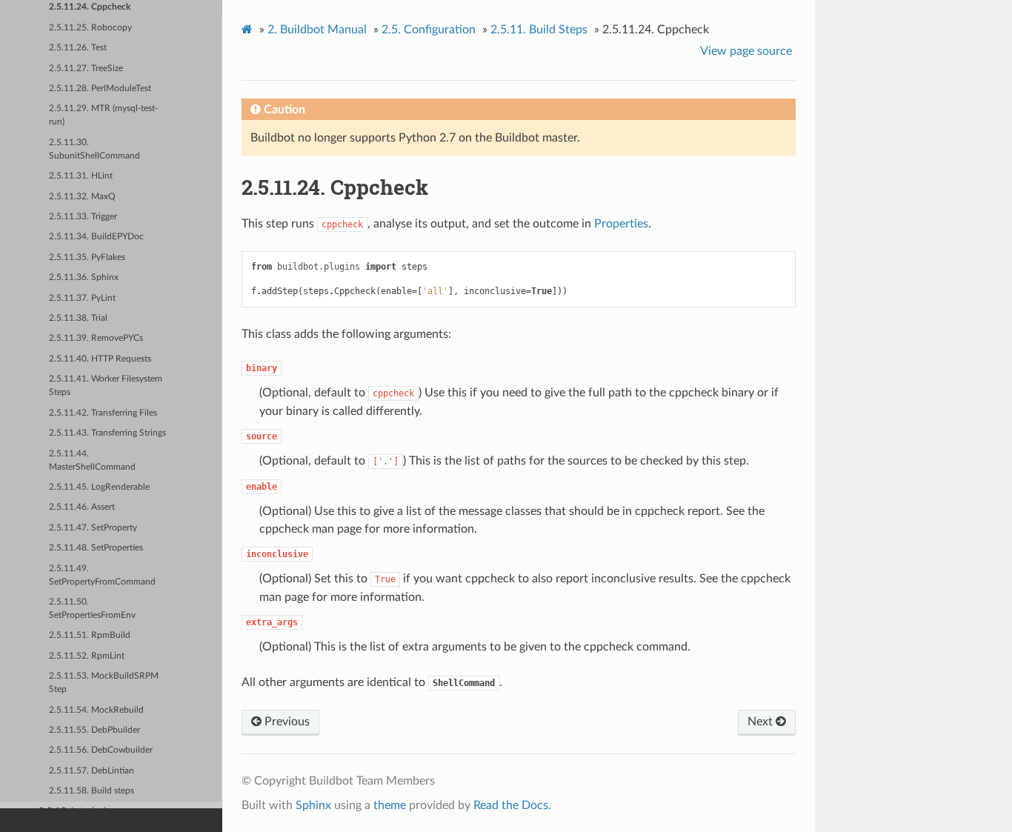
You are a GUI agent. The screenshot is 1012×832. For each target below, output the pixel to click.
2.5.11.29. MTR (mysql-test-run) (103, 115)
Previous (286, 722)
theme (389, 805)
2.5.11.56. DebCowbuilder (101, 750)
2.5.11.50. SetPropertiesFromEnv (92, 608)
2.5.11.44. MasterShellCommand (92, 460)
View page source (746, 51)
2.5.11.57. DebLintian (91, 771)
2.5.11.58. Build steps (91, 791)
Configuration (429, 30)
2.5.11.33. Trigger (83, 217)
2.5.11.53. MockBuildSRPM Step (104, 682)
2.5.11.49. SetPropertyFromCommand (102, 575)
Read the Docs (510, 805)
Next (762, 722)
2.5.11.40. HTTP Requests (100, 359)
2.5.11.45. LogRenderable (99, 487)
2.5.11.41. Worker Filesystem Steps (105, 385)
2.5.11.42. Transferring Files (103, 413)
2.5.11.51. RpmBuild (89, 635)
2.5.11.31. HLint (81, 176)
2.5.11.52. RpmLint (86, 656)
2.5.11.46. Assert (82, 507)
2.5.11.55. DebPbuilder (94, 730)
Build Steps (538, 30)
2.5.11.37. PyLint (82, 298)
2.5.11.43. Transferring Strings (107, 433)
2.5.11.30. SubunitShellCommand (94, 149)
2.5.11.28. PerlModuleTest (100, 88)
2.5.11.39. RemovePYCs (96, 338)
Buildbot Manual (317, 30)
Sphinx (313, 805)
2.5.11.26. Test (78, 48)
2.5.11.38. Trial (78, 318)
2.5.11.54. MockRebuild (96, 710)
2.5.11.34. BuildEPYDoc (96, 237)
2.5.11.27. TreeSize (86, 68)
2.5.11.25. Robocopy (90, 28)
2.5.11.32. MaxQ (82, 197)
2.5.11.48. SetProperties (96, 548)
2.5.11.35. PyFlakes (87, 257)
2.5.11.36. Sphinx (84, 277)
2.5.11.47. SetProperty (93, 528)
